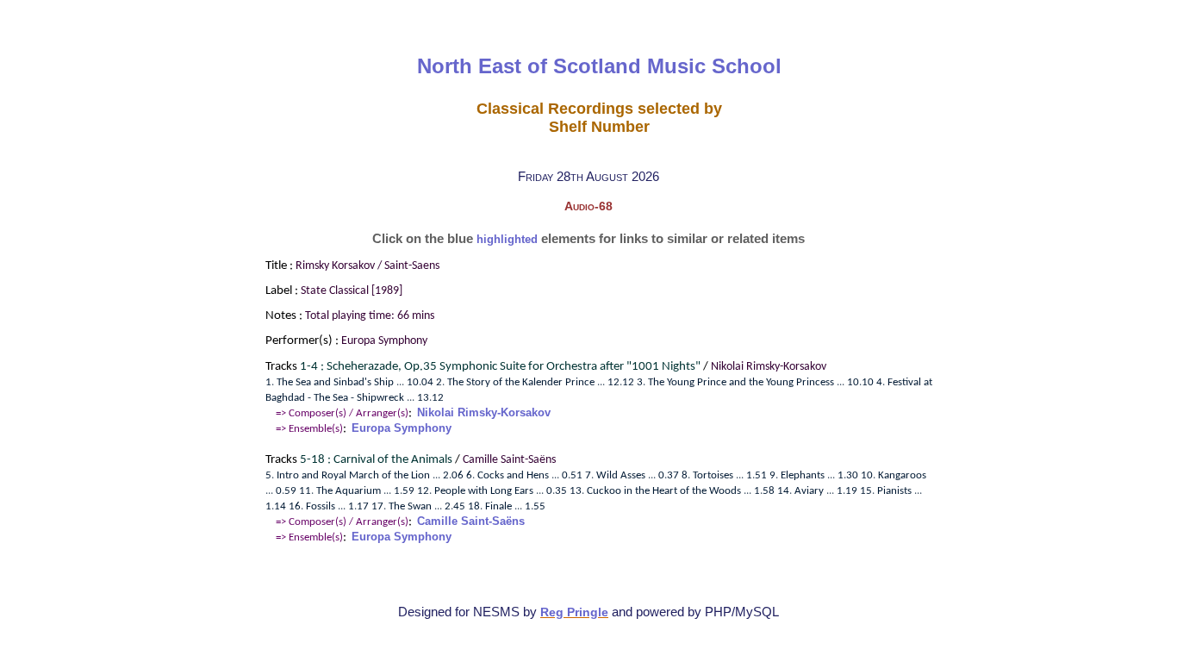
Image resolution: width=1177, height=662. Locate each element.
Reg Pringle (574, 612)
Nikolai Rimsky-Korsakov (484, 412)
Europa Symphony (401, 428)
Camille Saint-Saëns (471, 521)
